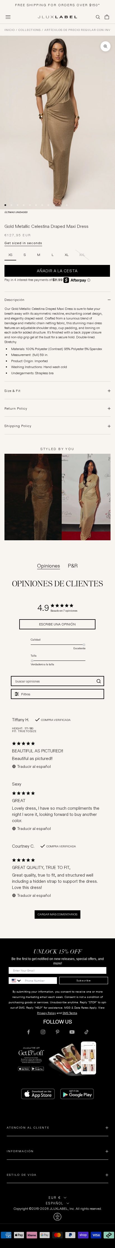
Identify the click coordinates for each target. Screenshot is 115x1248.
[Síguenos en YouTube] (72, 1032)
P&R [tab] (73, 566)
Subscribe (83, 980)
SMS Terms (70, 1013)
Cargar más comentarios (57, 914)
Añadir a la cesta (57, 270)
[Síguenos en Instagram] (43, 1032)
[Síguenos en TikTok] (86, 1032)
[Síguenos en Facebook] (28, 1032)
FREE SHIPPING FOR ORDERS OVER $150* (57, 5)
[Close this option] (57, 1217)
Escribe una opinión (57, 624)
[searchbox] (52, 681)
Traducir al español (34, 766)
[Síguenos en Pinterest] (57, 1032)
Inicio (9, 30)
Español (54, 1203)
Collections (29, 30)
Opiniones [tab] (48, 566)
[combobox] (15, 980)
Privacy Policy (46, 1013)
